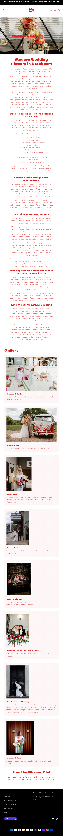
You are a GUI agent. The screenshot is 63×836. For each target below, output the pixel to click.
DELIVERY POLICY (10, 800)
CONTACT (7, 797)
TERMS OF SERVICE (10, 804)
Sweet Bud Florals (14, 833)
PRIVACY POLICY (9, 808)
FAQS (6, 812)
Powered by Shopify (26, 833)
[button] (3, 10)
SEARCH (6, 793)
